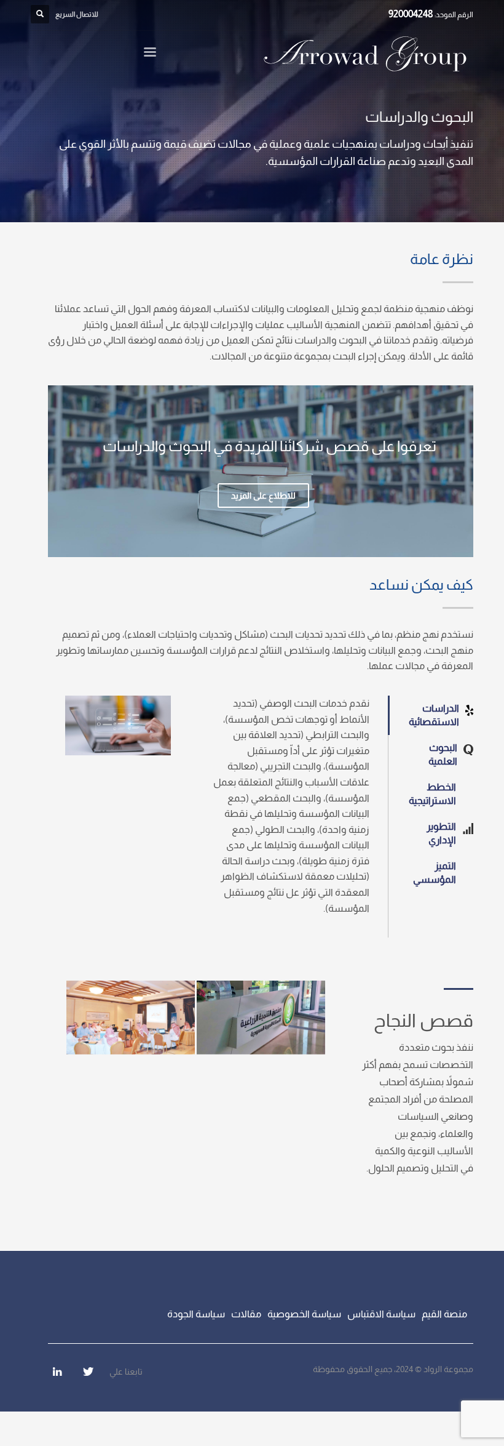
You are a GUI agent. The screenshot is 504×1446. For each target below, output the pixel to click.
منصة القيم (444, 1314)
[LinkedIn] (57, 1371)
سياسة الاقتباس (381, 1314)
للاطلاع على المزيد (263, 495)
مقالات (246, 1314)
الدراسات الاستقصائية (434, 715)
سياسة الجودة (196, 1314)
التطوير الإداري (441, 833)
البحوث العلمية (442, 754)
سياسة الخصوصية (304, 1314)
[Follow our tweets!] (88, 1371)
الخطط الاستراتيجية (432, 794)
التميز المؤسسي (434, 873)
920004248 (410, 14)
